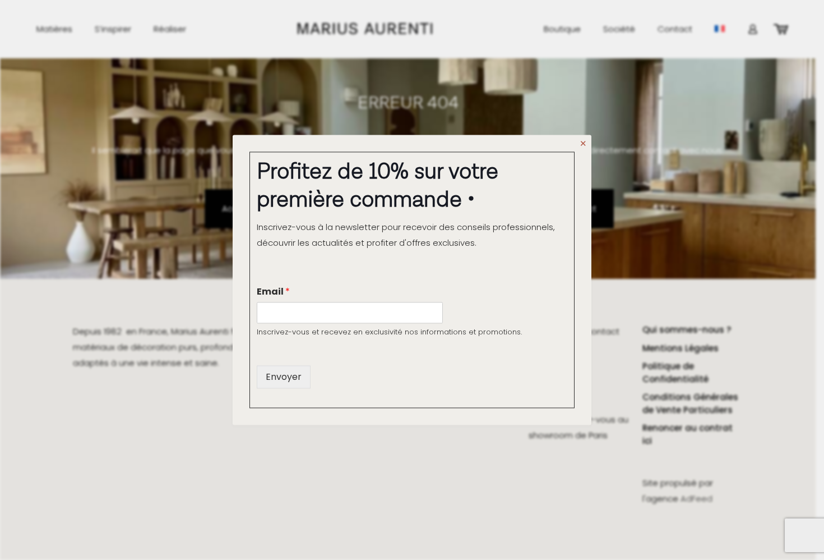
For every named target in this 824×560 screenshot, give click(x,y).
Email (273, 291)
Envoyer (284, 376)
